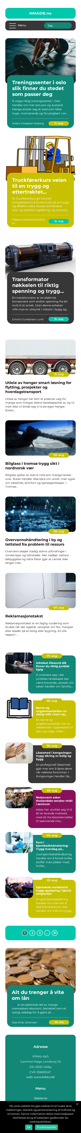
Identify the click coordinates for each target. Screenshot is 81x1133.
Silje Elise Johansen (24, 1022)
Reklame (40, 1098)
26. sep (59, 1022)
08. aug (58, 531)
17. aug (58, 123)
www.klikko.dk (44, 1077)
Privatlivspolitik (46, 1127)
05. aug (52, 790)
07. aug (59, 607)
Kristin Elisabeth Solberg (28, 123)
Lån (14, 1005)
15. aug (58, 221)
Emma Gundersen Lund (27, 319)
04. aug (52, 835)
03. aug (52, 880)
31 (54, 933)
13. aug (59, 374)
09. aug (58, 455)
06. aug (52, 701)
